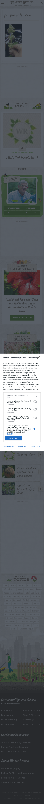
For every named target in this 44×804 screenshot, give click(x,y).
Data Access (22, 446)
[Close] (39, 358)
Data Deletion (9, 446)
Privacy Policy (35, 446)
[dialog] (22, 402)
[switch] (35, 401)
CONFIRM (13, 438)
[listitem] (22, 396)
